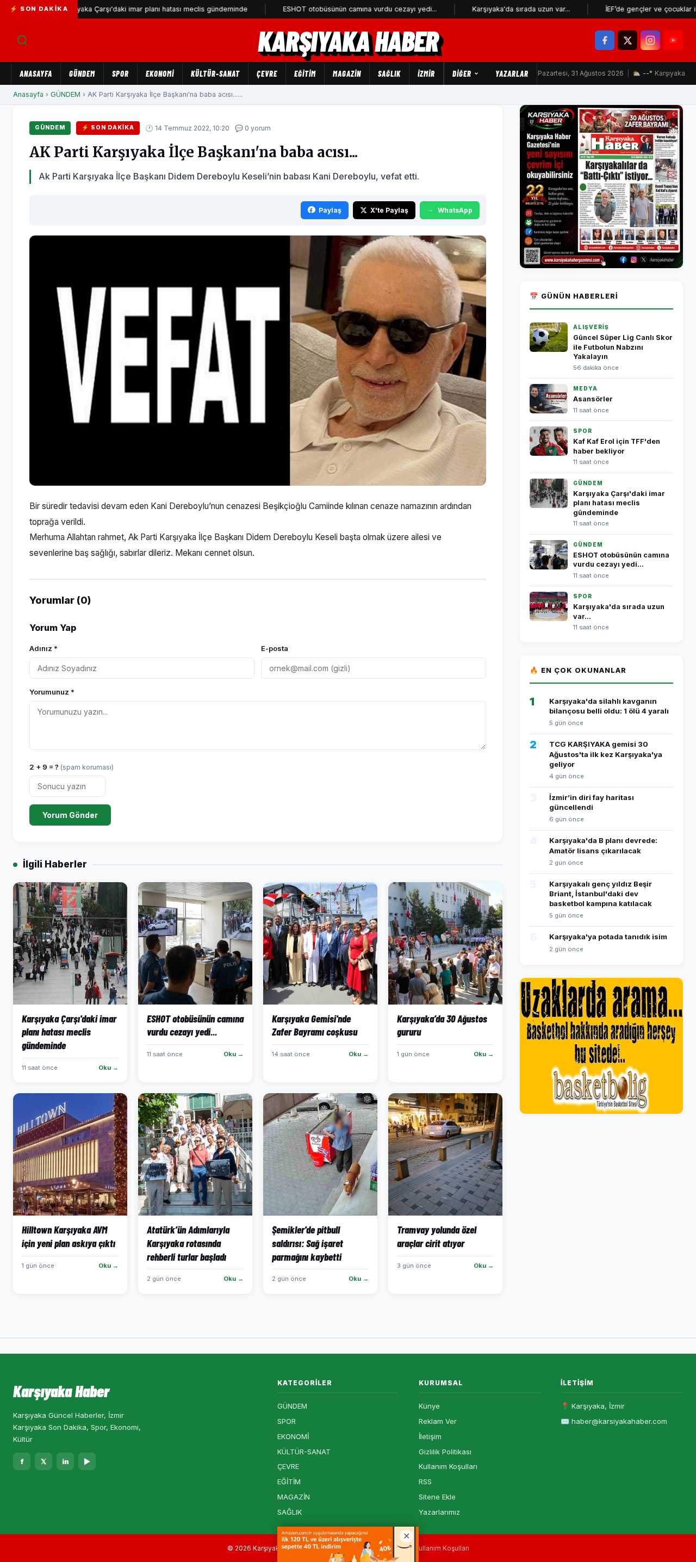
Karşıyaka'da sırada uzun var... (493, 9)
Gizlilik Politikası (445, 1451)
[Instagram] (650, 40)
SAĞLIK (389, 73)
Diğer (461, 73)
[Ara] (22, 40)
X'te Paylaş (389, 210)
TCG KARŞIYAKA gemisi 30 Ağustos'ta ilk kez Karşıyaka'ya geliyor (605, 754)
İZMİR (426, 73)
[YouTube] (673, 40)
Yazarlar (512, 73)
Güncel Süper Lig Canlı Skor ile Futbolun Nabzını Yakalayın (623, 347)
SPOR (120, 73)
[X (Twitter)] (627, 40)
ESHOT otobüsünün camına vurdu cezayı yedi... (331, 9)
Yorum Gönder (70, 815)
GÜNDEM (82, 73)
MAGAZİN (347, 73)
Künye (429, 1406)
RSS (425, 1481)
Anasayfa (36, 73)
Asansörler (593, 399)
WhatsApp (455, 210)
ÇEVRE (267, 73)
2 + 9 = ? (71, 767)
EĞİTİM (305, 73)
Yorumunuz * (51, 691)
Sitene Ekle (437, 1496)
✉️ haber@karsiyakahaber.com (614, 1421)
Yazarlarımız (439, 1512)
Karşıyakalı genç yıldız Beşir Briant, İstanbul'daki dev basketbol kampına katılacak (600, 893)
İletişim (430, 1436)
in (65, 1461)
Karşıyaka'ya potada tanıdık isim (608, 936)
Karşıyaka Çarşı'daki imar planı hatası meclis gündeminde (125, 9)
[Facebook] (604, 40)
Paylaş (330, 210)
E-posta (274, 648)
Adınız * (43, 648)
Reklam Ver (438, 1421)
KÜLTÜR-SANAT (215, 73)
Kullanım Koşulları (448, 1466)
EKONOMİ (160, 73)
